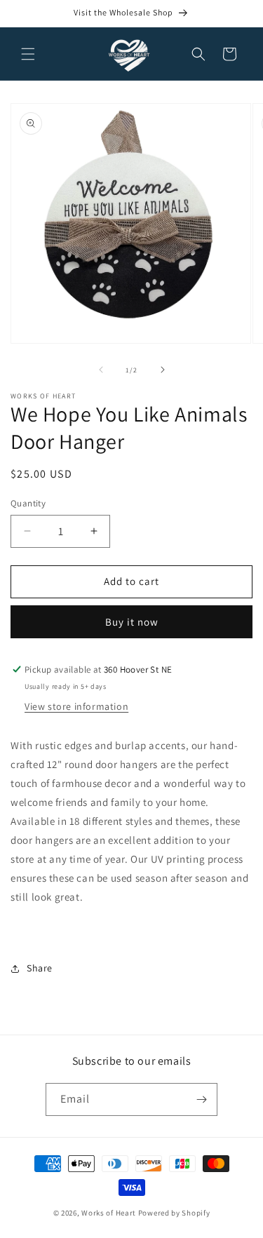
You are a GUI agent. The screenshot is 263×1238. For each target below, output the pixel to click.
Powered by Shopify (174, 1213)
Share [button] (40, 968)
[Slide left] (101, 369)
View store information (76, 706)
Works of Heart (108, 1213)
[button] (28, 54)
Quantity (28, 503)
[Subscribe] (201, 1099)
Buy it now (132, 621)
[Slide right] (162, 369)
